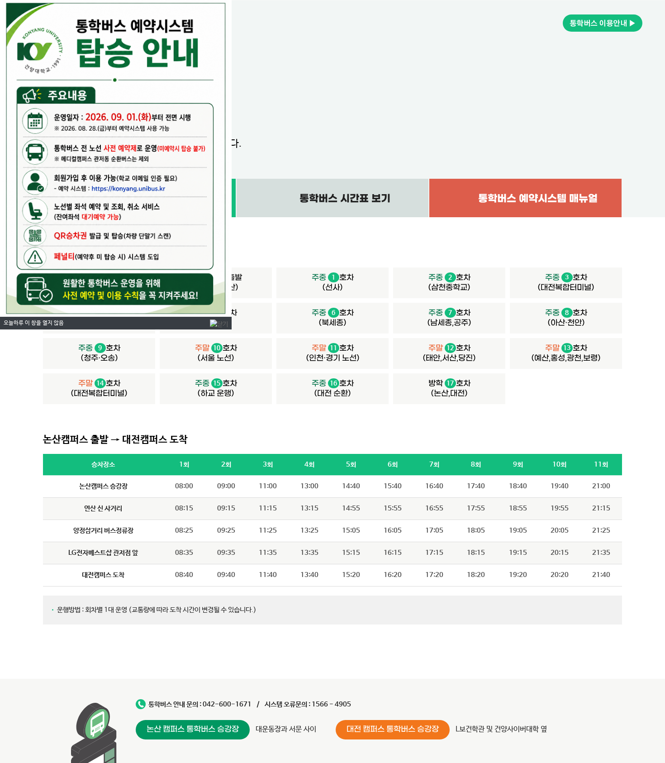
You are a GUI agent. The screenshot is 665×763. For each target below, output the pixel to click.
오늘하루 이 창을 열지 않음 (34, 323)
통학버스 (603, 23)
